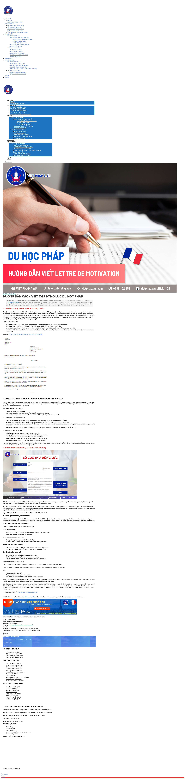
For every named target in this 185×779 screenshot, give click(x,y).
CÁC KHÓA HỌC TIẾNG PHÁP (15, 25)
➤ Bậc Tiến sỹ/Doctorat (20, 43)
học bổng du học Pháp (29, 596)
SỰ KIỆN (7, 75)
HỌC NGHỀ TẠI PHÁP (16, 46)
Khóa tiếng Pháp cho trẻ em (13, 679)
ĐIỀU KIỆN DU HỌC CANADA (18, 72)
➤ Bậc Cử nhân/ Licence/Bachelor (23, 39)
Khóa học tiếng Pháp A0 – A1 (14, 665)
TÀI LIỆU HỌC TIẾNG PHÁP (14, 27)
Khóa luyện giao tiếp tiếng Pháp (15, 680)
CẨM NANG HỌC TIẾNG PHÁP (15, 29)
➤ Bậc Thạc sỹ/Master (19, 41)
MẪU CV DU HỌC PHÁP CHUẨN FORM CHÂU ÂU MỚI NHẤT (26, 334)
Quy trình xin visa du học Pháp (14, 655)
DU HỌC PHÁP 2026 (16, 49)
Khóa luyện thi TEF (11, 675)
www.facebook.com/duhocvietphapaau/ (21, 625)
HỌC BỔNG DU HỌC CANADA (18, 67)
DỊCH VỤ (9, 20)
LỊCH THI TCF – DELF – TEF (15, 30)
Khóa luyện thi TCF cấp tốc (13, 674)
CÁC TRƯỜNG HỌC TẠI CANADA (19, 65)
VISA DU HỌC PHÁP (15, 56)
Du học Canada (10, 728)
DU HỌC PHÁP (9, 34)
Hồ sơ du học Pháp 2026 (13, 652)
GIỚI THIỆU (8, 18)
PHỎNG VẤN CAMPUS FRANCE (19, 55)
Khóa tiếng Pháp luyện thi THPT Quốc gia (17, 677)
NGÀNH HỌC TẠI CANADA (17, 63)
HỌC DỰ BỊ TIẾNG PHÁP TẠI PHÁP (19, 44)
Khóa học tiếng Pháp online (13, 663)
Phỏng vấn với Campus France (14, 657)
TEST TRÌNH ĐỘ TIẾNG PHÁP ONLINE (17, 32)
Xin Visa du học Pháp (12, 734)
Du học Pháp (9, 727)
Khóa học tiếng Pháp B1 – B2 (14, 670)
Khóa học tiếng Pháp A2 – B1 (14, 668)
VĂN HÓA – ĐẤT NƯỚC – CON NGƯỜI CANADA (23, 69)
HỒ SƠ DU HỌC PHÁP (16, 51)
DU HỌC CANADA (10, 60)
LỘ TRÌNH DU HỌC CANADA (18, 74)
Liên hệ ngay (8, 162)
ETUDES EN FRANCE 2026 (17, 53)
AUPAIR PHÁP (8, 58)
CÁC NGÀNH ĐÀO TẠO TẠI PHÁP (19, 37)
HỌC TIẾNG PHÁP (9, 24)
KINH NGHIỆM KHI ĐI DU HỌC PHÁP (27, 592)
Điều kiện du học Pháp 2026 (14, 654)
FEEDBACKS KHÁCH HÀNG (15, 22)
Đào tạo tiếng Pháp (11, 730)
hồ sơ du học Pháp (13, 302)
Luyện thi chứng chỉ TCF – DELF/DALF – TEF (18, 732)
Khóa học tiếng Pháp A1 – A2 (14, 667)
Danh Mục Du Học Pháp (9, 294)
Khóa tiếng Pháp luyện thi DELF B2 (15, 672)
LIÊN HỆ (7, 77)
